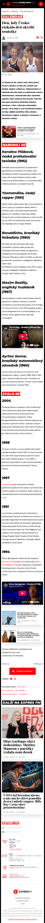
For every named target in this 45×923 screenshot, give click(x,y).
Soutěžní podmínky (22, 898)
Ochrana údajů (22, 901)
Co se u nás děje (14, 832)
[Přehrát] (41, 4)
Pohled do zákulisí (15, 828)
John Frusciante (7, 690)
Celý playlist (18, 5)
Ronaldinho (23, 694)
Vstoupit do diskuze (24, 671)
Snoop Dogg (7, 484)
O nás (22, 904)
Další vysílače (15, 849)
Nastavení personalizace (17, 919)
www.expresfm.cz (16, 876)
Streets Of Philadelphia (12, 562)
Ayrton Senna (21, 687)
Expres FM (14, 867)
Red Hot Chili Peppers (9, 694)
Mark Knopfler (20, 690)
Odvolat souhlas (31, 919)
